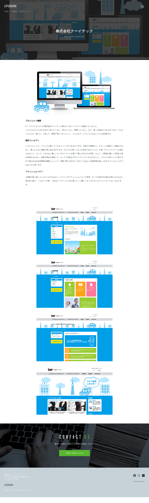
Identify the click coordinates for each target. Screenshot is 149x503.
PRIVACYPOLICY (139, 481)
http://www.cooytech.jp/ (74, 36)
